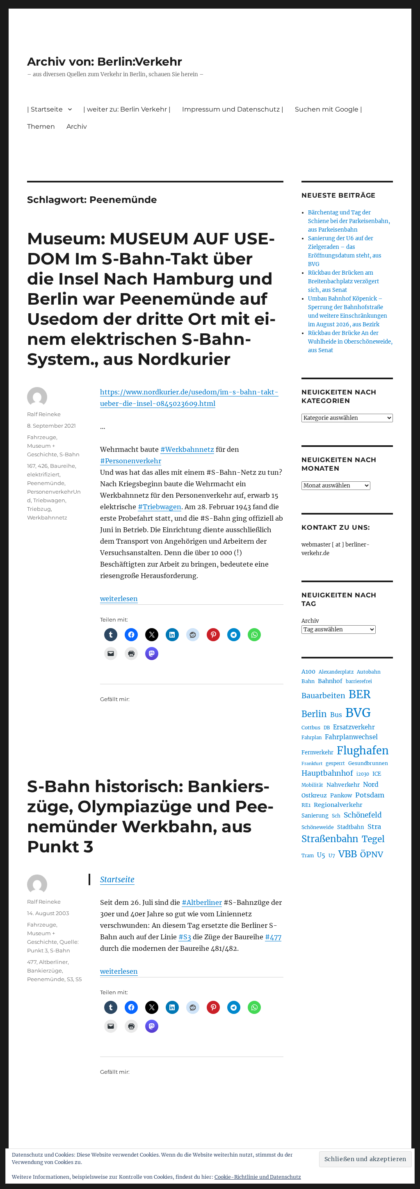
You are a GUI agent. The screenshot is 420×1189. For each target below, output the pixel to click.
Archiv (310, 620)
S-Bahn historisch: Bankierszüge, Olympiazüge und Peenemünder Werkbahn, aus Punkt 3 (150, 816)
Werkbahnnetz (47, 517)
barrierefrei (359, 681)
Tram (307, 856)
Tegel (373, 839)
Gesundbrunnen (368, 763)
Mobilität (312, 785)
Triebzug (39, 509)
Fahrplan (311, 737)
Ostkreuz (314, 795)
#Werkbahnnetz (187, 449)
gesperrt (335, 763)
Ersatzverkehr (354, 727)
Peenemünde (45, 483)
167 (31, 465)
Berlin (314, 714)
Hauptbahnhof (327, 773)
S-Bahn (69, 454)
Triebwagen (49, 500)
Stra (374, 826)
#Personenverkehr (130, 461)
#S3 (184, 937)
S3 (70, 979)
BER (360, 694)
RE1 (305, 805)
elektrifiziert (43, 474)
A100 (308, 671)
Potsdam (369, 795)
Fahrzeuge (41, 437)
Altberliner (53, 962)
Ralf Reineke (44, 414)
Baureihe (62, 465)
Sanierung (315, 815)
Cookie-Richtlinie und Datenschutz (258, 1177)
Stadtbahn (350, 827)
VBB (347, 854)
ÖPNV (371, 854)
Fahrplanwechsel (351, 737)
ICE (376, 774)
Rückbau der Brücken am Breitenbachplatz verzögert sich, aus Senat (343, 281)
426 (43, 465)
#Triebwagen (159, 507)
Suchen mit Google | (328, 109)
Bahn (308, 681)
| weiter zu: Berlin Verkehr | (127, 109)
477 (32, 962)
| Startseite (45, 109)
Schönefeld (363, 815)
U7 (332, 855)
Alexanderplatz (336, 672)
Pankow (341, 795)
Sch (336, 816)
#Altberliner (202, 902)
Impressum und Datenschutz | (232, 109)
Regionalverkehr (338, 805)
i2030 (362, 774)
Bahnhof (330, 681)
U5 (321, 855)
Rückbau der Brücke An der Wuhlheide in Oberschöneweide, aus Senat (350, 342)
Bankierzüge (44, 970)
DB (327, 728)
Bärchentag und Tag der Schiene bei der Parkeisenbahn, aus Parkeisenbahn (349, 221)
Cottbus (310, 727)
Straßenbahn (329, 839)
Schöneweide (317, 827)
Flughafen (363, 750)
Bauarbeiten (323, 695)
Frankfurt (311, 763)
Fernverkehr (317, 752)
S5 (78, 979)
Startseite (117, 879)
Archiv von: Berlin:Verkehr (104, 61)
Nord (371, 784)
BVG (358, 712)
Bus (336, 715)
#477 (273, 937)
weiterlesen (119, 598)
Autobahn (369, 672)
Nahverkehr (343, 784)
